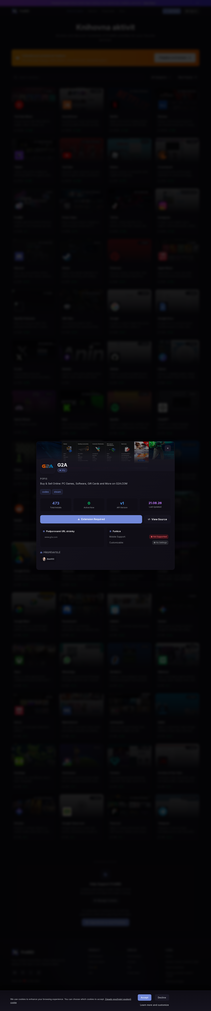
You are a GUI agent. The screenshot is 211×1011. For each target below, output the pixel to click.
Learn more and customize (154, 1005)
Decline (162, 997)
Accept (144, 997)
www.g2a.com (51, 537)
